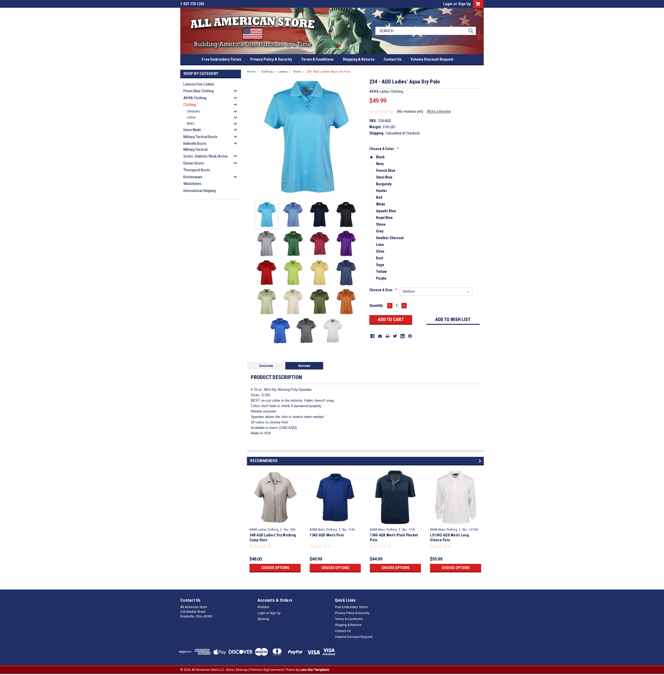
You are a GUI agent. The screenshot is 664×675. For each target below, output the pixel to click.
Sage (380, 265)
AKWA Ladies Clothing (264, 529)
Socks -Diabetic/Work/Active (205, 156)
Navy (380, 164)
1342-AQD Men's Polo (327, 535)
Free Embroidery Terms (221, 59)
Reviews (304, 366)
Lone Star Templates (314, 670)
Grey (379, 231)
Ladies (191, 117)
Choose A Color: (384, 149)
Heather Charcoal (390, 238)
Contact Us (393, 59)
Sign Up (464, 4)
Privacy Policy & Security (271, 59)
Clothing (189, 104)
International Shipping (199, 190)
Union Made (192, 129)
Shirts (297, 71)
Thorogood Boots (196, 170)
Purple (381, 278)
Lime (380, 245)
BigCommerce (274, 670)
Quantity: (376, 305)
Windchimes (192, 183)
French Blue (385, 170)
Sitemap (263, 619)
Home (251, 71)
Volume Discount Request (432, 59)
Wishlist (263, 607)
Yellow (381, 271)
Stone (380, 224)
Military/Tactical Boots (200, 136)
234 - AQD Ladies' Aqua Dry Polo (328, 71)
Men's (190, 123)
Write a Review (439, 111)
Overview (266, 366)
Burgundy (383, 184)
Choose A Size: (383, 290)
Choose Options (275, 568)
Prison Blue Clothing (198, 91)
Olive (380, 251)
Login (447, 4)
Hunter (381, 191)
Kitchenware (192, 177)
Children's (193, 111)
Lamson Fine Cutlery (198, 84)
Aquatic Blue (386, 211)
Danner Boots (193, 163)
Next (360, 137)
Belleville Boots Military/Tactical (195, 146)
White (380, 204)
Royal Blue (384, 218)
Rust (379, 258)
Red (379, 197)
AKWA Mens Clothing (323, 529)
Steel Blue (384, 177)
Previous (252, 137)
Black (380, 157)
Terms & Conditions (317, 59)
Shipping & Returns (359, 59)
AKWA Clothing (194, 98)
